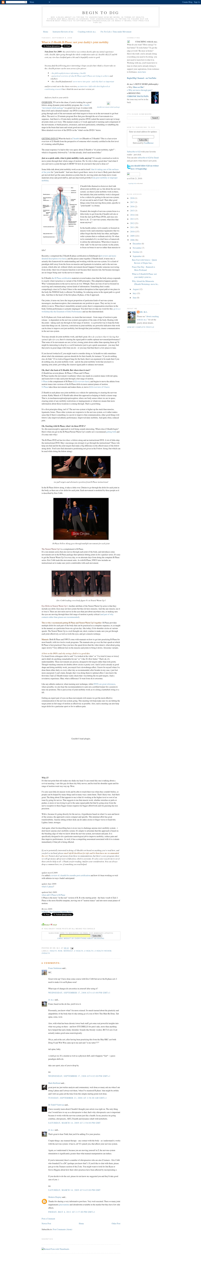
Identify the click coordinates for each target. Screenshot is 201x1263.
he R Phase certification (62, 278)
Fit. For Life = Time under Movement (116, 31)
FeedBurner (149, 142)
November (137, 247)
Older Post (116, 1223)
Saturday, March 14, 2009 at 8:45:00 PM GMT (74, 1190)
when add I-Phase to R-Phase (53, 894)
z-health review (103, 951)
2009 (132, 235)
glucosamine (64, 1204)
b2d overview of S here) (99, 387)
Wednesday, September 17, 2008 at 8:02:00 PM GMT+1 (79, 1076)
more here (142, 71)
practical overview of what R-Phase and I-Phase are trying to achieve (81, 75)
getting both (111, 431)
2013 (132, 218)
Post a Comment (48, 1218)
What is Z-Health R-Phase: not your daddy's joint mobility (75, 42)
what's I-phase (47, 886)
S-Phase (45, 387)
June (135, 297)
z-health (88, 951)
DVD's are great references (104, 684)
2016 (132, 206)
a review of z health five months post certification (70, 875)
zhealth (46, 953)
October (136, 252)
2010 (132, 231)
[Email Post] (71, 948)
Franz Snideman (55, 968)
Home (45, 31)
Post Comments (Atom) (62, 1229)
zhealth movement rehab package (108, 107)
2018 (132, 198)
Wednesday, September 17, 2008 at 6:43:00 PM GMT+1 (79, 992)
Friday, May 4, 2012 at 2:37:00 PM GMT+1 (71, 1211)
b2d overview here (81, 381)
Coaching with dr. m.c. (87, 31)
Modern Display (55, 1197)
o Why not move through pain (139, 90)
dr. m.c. (51, 999)
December (137, 243)
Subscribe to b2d (134, 151)
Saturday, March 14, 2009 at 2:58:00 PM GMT (74, 1122)
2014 (132, 214)
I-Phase (45, 381)
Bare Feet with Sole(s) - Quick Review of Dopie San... (144, 261)
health (53, 951)
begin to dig (100, 12)
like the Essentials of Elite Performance (66, 311)
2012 (132, 223)
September (137, 256)
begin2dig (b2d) (132, 183)
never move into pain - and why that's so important (93, 81)
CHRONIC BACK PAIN (137, 96)
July (135, 293)
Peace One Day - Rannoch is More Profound (143, 268)
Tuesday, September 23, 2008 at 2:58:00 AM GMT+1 (77, 1097)
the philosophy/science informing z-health (69, 73)
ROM (60, 951)
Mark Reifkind (54, 1083)
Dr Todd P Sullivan (56, 1104)
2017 (132, 202)
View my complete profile (140, 327)
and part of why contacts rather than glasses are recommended (77, 615)
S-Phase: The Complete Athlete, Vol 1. (57, 911)
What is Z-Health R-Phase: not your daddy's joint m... (144, 275)
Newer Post (46, 1223)
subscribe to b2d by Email (148, 157)
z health (78, 951)
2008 (132, 239)
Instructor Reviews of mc (63, 31)
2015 (132, 210)
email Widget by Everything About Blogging (81, 938)
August (136, 289)
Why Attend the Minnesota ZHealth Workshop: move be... (145, 283)
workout (68, 951)
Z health (75, 138)
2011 (132, 227)
